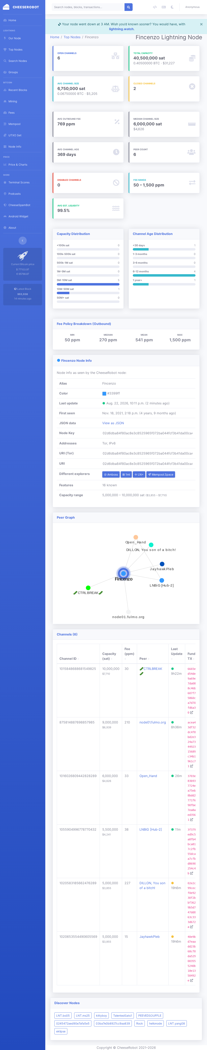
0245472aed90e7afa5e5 (73, 1023)
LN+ (140, 474)
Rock (139, 1023)
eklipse (60, 1031)
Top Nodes (72, 37)
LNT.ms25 (83, 1015)
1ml (127, 474)
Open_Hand (148, 776)
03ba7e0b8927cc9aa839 (113, 1023)
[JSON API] (154, 7)
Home (54, 37)
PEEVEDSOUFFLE (149, 1015)
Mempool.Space (162, 474)
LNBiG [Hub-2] (150, 829)
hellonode (155, 1023)
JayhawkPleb (149, 937)
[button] (193, 7)
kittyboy (101, 1015)
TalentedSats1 (122, 1015)
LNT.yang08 (176, 1023)
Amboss (112, 474)
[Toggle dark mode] (172, 7)
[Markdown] (163, 7)
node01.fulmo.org (152, 722)
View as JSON (113, 423)
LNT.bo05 (63, 1015)
